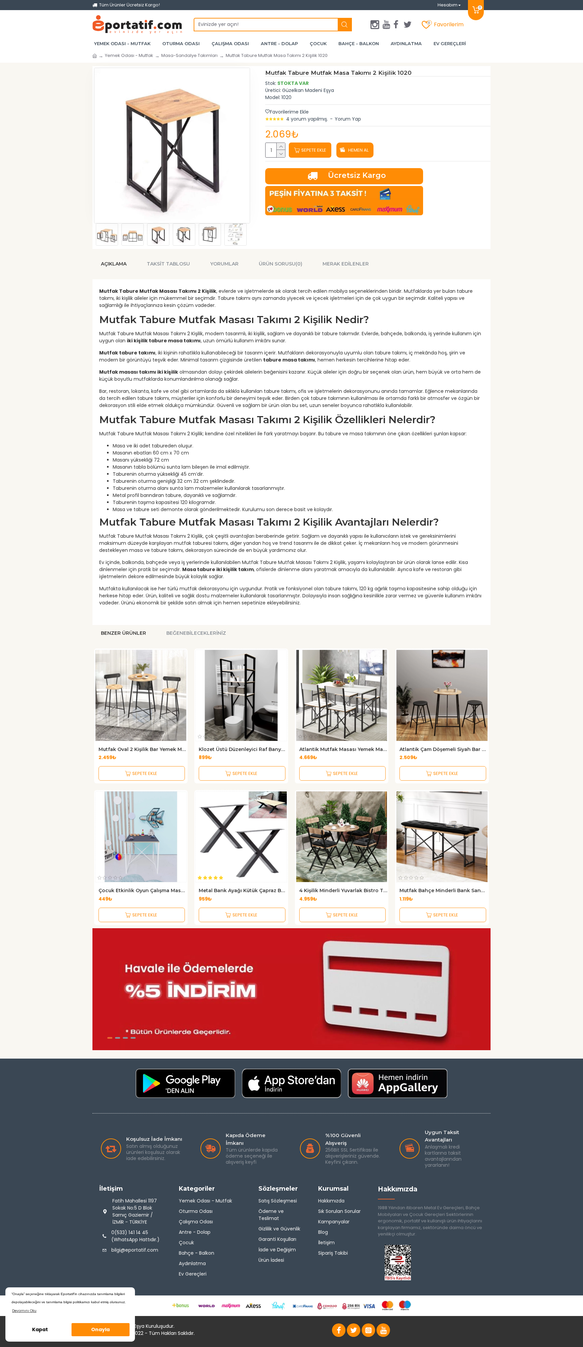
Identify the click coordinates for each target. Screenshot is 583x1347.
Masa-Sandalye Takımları (189, 55)
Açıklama (114, 264)
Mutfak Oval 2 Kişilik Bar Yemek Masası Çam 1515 (143, 749)
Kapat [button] (40, 1329)
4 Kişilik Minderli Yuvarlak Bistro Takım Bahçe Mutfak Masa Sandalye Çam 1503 (343, 890)
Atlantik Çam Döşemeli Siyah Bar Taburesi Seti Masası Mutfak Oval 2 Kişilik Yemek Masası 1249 (443, 749)
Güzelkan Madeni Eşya (308, 90)
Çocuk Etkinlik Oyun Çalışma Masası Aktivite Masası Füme (143, 890)
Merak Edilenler (346, 264)
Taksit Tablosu (168, 264)
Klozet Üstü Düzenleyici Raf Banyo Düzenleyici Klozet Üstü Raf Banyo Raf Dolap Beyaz (243, 749)
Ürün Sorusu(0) (280, 264)
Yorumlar (224, 264)
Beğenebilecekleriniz (196, 633)
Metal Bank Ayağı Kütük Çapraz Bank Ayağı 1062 (243, 890)
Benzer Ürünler (123, 633)
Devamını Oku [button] (24, 1310)
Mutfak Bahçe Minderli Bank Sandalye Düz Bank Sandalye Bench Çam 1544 (443, 890)
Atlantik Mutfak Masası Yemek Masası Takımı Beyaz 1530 (343, 749)
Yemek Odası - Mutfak (129, 55)
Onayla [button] (100, 1329)
